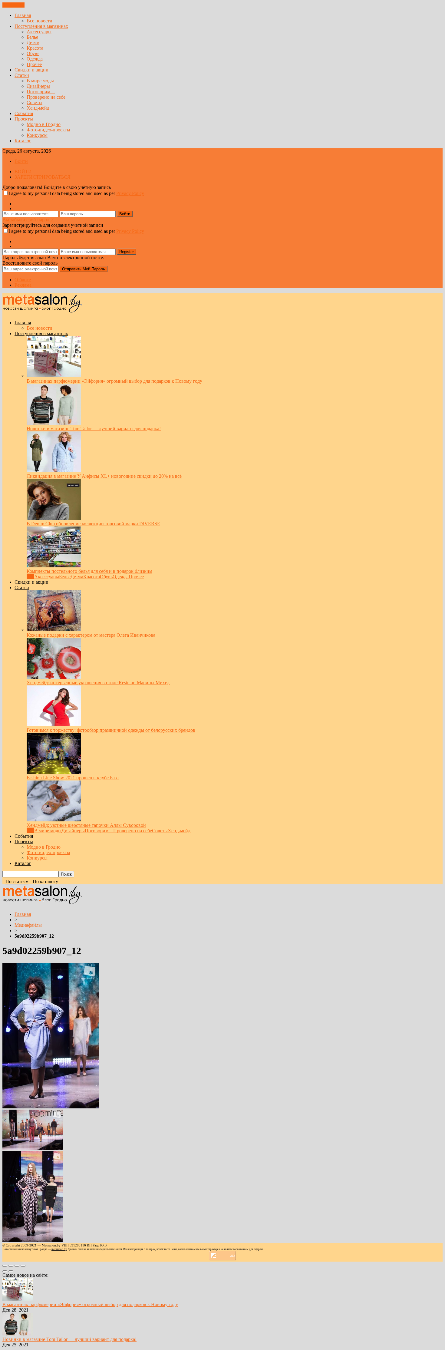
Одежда (35, 58)
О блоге (23, 279)
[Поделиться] (10, 1266)
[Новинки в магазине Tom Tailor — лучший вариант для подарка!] (54, 423)
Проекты (24, 118)
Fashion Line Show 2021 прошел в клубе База (73, 777)
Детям (33, 42)
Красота (35, 48)
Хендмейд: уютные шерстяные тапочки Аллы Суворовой (86, 825)
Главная (23, 15)
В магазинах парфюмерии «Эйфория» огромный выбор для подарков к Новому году (114, 381)
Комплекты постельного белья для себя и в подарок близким (89, 571)
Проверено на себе (46, 97)
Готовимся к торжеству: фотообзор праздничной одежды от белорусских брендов (111, 730)
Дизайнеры (38, 86)
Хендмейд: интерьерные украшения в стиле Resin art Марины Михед (98, 682)
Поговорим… (41, 91)
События (24, 113)
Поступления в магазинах (41, 26)
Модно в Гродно (44, 124)
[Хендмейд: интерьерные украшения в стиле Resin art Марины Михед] (54, 677)
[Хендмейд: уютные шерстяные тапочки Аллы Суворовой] (54, 819)
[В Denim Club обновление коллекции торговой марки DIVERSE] (54, 518)
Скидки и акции (31, 69)
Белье (32, 37)
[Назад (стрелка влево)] (4, 1271)
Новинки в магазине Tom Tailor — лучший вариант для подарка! (94, 428)
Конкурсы (37, 135)
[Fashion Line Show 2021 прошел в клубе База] (54, 772)
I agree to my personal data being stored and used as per (76, 193)
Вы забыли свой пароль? (28, 219)
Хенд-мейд (38, 108)
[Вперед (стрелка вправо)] (10, 1271)
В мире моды (40, 80)
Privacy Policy (130, 193)
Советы (34, 102)
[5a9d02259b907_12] (50, 1106)
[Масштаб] (23, 1266)
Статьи (22, 75)
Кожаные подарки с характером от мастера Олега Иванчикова (91, 635)
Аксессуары (39, 31)
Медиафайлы (28, 925)
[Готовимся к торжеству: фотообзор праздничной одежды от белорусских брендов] (54, 724)
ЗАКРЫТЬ (13, 5)
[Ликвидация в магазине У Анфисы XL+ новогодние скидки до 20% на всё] (54, 470)
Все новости (39, 20)
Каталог (23, 140)
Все (30, 576)
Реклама (23, 285)
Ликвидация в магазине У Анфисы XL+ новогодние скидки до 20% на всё (104, 476)
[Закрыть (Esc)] (4, 1266)
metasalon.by (59, 1249)
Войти (21, 161)
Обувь (33, 53)
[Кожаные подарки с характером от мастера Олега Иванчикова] (54, 629)
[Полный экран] (17, 1266)
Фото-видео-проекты (48, 129)
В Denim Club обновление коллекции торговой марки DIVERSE (93, 523)
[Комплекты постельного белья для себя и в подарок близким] (54, 565)
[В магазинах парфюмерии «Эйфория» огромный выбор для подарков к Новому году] (54, 375)
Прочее (34, 64)
